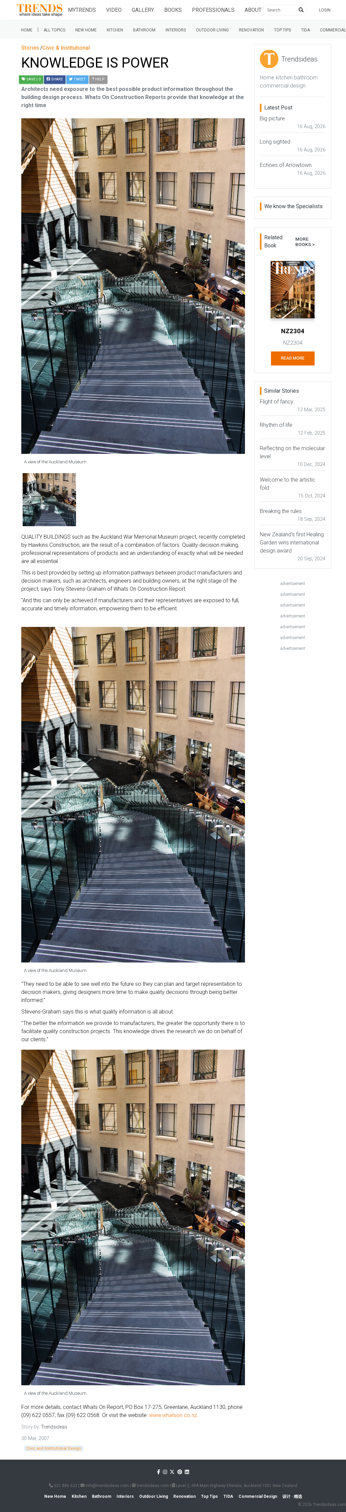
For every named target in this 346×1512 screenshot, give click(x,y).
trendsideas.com (152, 1485)
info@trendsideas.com (106, 1485)
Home (26, 30)
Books (173, 10)
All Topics (54, 30)
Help (99, 79)
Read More (292, 358)
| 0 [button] (33, 79)
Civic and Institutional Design (53, 1448)
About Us (257, 10)
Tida (305, 30)
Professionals (213, 10)
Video (114, 10)
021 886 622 (65, 1485)
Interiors (176, 30)
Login (324, 10)
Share (56, 79)
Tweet (79, 79)
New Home (86, 30)
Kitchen (115, 30)
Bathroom (144, 30)
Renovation (251, 30)
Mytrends (82, 10)
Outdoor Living (212, 30)
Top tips (282, 30)
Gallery (143, 10)
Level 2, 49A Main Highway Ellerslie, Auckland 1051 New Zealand (236, 1485)
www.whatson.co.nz (173, 1415)
